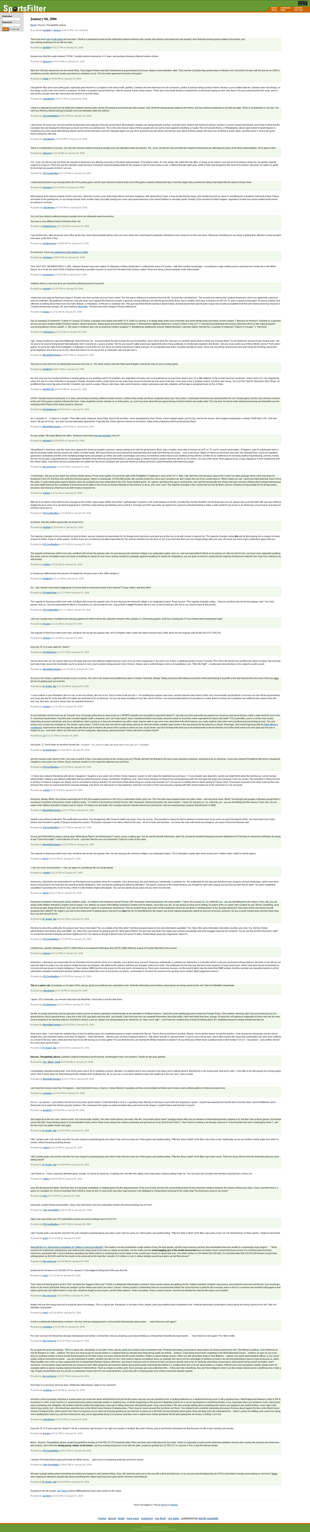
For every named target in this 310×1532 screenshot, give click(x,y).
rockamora (48, 274)
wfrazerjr (47, 61)
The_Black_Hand (51, 1062)
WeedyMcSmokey (52, 355)
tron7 (45, 1238)
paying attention (103, 435)
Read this (83, 306)
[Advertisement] (279, 40)
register (174, 1505)
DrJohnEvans (50, 409)
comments (286, 8)
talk (55, 39)
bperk (46, 893)
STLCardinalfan (50, 116)
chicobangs (49, 99)
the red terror (49, 467)
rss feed (160, 1518)
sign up (15, 29)
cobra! (46, 1147)
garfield (47, 30)
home (274, 8)
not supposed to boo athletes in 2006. (69, 252)
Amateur (47, 187)
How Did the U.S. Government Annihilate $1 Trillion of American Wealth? (67, 1247)
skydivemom (49, 243)
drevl (45, 859)
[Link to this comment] (31, 47)
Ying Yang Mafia (51, 1210)
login (283, 10)
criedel (46, 493)
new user (298, 10)
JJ (44, 735)
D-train (46, 624)
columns (298, 8)
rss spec (173, 1518)
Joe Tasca (62, 1491)
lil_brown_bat (49, 686)
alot (48, 39)
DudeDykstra (49, 226)
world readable (208, 1518)
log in (164, 1505)
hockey (57, 30)
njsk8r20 (47, 369)
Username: (7, 16)
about (274, 10)
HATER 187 (48, 389)
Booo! (33, 25)
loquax (46, 312)
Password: (7, 22)
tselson (46, 288)
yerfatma (47, 257)
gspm (45, 79)
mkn (45, 1196)
